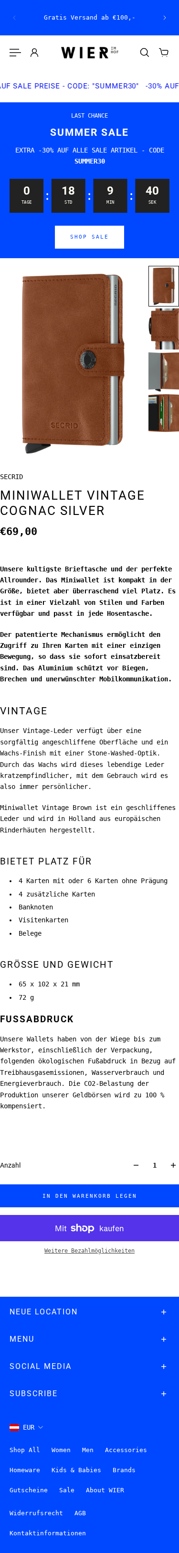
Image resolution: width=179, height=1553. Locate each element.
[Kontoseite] (34, 52)
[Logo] (89, 52)
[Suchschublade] (144, 52)
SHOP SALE (89, 237)
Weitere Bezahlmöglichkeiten (89, 1250)
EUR (28, 1427)
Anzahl (10, 1165)
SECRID (11, 477)
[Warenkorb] (163, 52)
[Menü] (15, 52)
